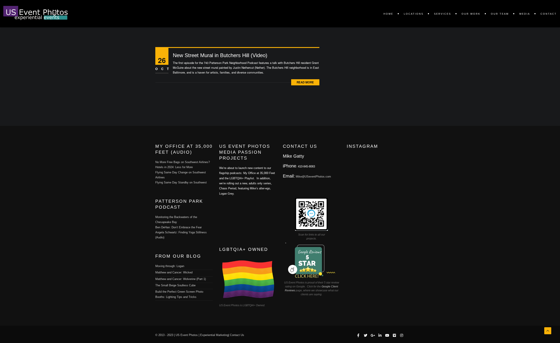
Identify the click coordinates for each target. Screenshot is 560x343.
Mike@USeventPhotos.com (313, 176)
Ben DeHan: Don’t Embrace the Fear (178, 227)
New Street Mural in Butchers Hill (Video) (220, 55)
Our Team (500, 13)
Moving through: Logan (169, 266)
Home (388, 13)
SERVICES (442, 13)
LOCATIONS (414, 13)
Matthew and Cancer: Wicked (173, 272)
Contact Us (237, 335)
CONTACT (549, 13)
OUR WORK (471, 13)
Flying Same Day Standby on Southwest (181, 182)
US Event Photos (187, 335)
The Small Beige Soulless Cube (175, 285)
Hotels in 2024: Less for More (174, 167)
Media (524, 13)
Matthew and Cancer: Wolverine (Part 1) (180, 279)
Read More (305, 82)
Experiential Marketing (214, 335)
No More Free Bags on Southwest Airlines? (182, 162)
